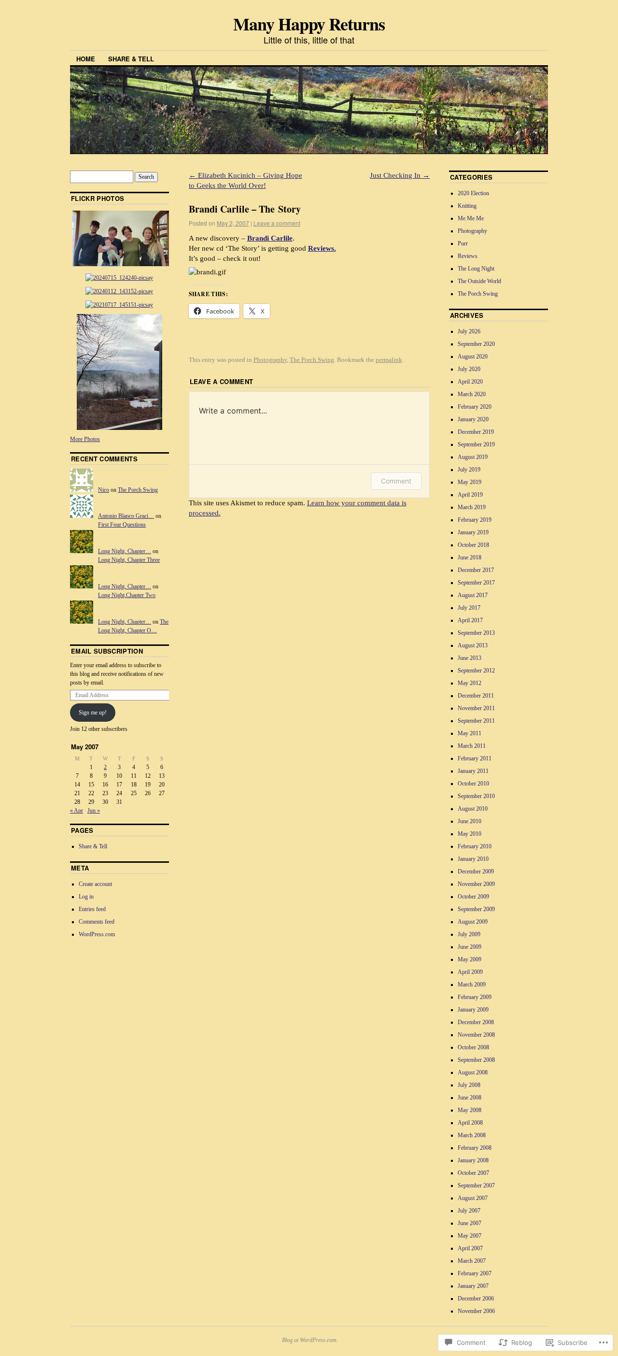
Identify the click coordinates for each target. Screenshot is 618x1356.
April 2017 (470, 620)
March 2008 (472, 1135)
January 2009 (473, 1009)
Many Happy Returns (309, 23)
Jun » (93, 810)
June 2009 (469, 946)
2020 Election (473, 193)
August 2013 (473, 645)
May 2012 (469, 683)
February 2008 (475, 1147)
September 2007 (476, 1185)
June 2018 (469, 557)
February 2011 (475, 758)
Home (85, 58)
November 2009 (476, 884)
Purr (463, 243)
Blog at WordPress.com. (310, 1340)
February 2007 (475, 1273)
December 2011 (476, 695)
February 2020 (475, 406)
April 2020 (470, 381)
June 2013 (469, 658)
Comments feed (96, 921)
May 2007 (469, 1235)
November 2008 (476, 1034)
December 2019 (476, 431)
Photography (270, 359)
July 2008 (469, 1085)
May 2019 (469, 482)
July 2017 (469, 607)
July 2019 (469, 469)
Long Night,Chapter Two (126, 595)
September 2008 (476, 1059)
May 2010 (469, 833)
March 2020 (472, 394)
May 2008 (469, 1110)
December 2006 (476, 1298)
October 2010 (473, 783)
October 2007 (473, 1173)
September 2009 (476, 909)
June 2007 (469, 1223)
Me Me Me (471, 218)
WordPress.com (97, 934)
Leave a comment (276, 223)
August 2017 (473, 595)
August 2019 (473, 457)
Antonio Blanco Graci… (126, 516)
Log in (86, 896)
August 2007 (473, 1198)
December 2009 (476, 871)
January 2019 (473, 532)
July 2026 (469, 331)
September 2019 (476, 444)
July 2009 (469, 934)
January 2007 (473, 1286)
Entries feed (92, 909)
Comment (396, 481)
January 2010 (473, 859)
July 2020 (469, 369)
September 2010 (476, 796)
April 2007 (470, 1248)
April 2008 (470, 1122)
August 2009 (473, 921)
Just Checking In (400, 175)
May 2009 (469, 959)
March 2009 (472, 984)
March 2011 (472, 745)
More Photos (85, 439)
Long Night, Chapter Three (129, 560)
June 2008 (469, 1097)
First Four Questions (122, 524)
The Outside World (479, 281)
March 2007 (472, 1260)
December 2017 (476, 570)
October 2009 (473, 896)
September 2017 (476, 582)
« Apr (76, 810)
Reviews (468, 256)
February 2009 (475, 997)
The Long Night (476, 268)
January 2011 (473, 771)
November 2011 (476, 708)
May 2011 (469, 733)
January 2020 (473, 419)
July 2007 (469, 1210)
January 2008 (473, 1160)
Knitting (467, 205)
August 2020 (473, 356)
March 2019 (472, 507)
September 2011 (476, 720)
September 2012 (476, 670)
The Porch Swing (312, 359)
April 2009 (470, 972)
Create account (95, 884)
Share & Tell (131, 58)
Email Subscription (107, 651)
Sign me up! (93, 712)
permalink (389, 359)
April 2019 (470, 494)
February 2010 (475, 846)
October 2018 (473, 545)
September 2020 (476, 344)
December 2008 (476, 1022)
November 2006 (476, 1311)
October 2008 (473, 1047)
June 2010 (469, 821)
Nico (103, 489)
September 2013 (476, 632)
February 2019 (475, 519)
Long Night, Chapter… (124, 551)
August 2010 (473, 808)
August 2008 (473, 1072)
